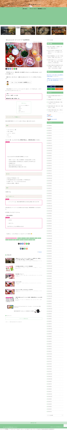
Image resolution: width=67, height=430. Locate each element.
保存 (20, 110)
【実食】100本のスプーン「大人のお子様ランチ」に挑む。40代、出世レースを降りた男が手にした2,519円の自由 (55, 61)
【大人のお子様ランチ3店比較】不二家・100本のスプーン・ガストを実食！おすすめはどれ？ (55, 52)
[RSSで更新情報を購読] (27, 249)
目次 (22, 103)
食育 (34, 239)
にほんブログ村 (49, 116)
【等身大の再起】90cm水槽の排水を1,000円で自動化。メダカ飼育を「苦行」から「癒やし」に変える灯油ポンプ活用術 (55, 67)
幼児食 (7, 239)
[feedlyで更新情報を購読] (25, 249)
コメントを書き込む (23, 318)
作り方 (20, 108)
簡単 (14, 239)
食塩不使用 (30, 239)
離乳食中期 (21, 239)
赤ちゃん (18, 239)
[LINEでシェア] (14, 69)
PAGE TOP (33, 422)
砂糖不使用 (11, 239)
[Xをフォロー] (23, 249)
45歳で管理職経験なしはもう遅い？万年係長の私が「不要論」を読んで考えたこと (55, 57)
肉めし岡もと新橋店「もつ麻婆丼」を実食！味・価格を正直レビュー (55, 47)
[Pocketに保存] (12, 69)
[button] (16, 69)
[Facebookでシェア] (8, 69)
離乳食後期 (26, 239)
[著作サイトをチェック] (21, 249)
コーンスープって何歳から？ (24, 105)
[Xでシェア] (6, 69)
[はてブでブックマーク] (10, 69)
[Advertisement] (33, 18)
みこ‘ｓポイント (22, 111)
